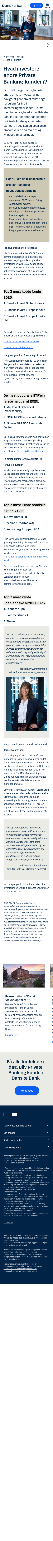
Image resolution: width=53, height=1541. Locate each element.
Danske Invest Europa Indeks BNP (21, 341)
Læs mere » (8, 1223)
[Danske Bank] (14, 5)
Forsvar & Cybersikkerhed (30, 451)
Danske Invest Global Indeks (18, 347)
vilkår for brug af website (30, 1266)
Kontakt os (27, 1090)
